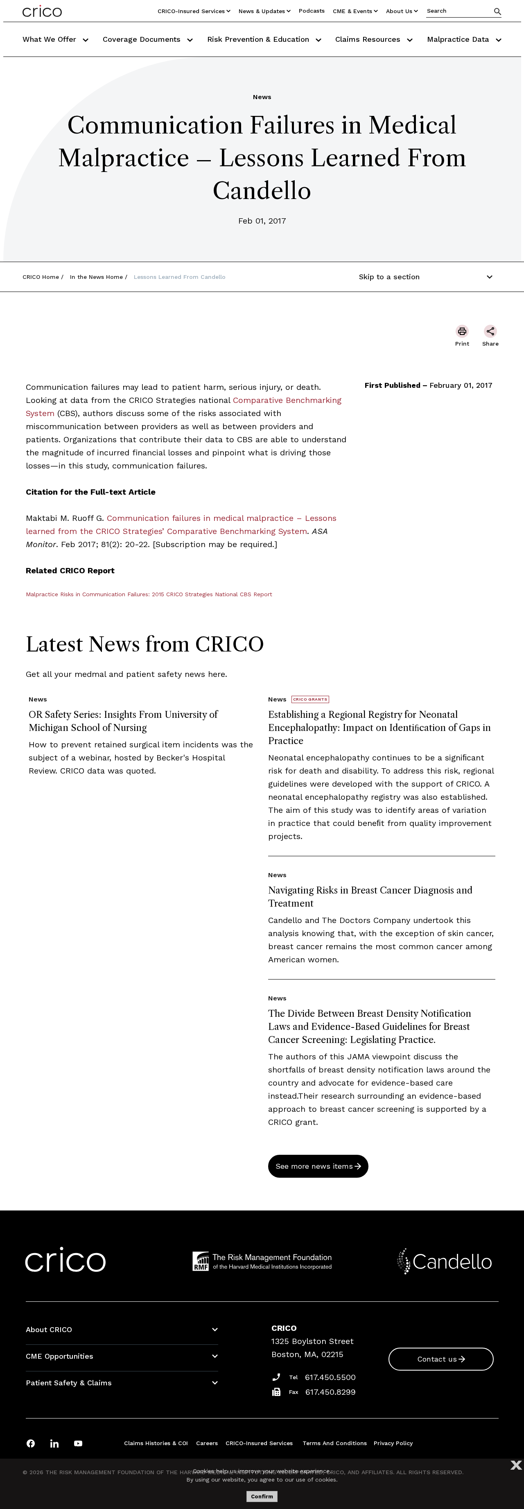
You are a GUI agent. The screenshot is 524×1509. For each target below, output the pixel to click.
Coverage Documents (143, 39)
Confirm (262, 1496)
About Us (399, 11)
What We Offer (51, 39)
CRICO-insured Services (191, 11)
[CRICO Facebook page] (31, 1443)
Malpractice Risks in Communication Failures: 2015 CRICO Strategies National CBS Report (149, 594)
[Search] (497, 11)
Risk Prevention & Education (259, 39)
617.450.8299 (330, 1392)
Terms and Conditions (335, 1443)
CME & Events (352, 11)
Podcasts (312, 10)
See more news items (314, 1166)
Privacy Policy (393, 1443)
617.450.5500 (330, 1377)
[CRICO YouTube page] (78, 1443)
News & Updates (262, 11)
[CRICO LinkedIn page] (54, 1443)
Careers (207, 1443)
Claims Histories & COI (156, 1443)
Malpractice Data (459, 39)
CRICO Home (41, 277)
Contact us (437, 1359)
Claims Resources (369, 39)
